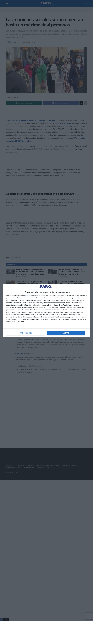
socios (27, 295)
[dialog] (46, 310)
